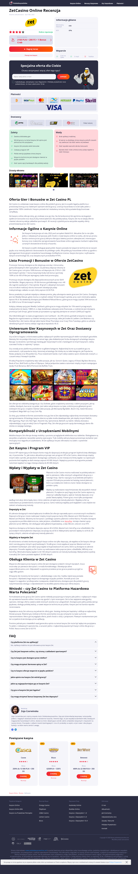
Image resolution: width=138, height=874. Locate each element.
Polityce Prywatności (115, 862)
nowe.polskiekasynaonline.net (36, 850)
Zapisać (63, 77)
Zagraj (23, 776)
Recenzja (23, 780)
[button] (53, 190)
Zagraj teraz (32, 49)
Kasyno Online (13, 793)
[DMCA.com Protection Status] (26, 843)
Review (21, 793)
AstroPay (68, 521)
